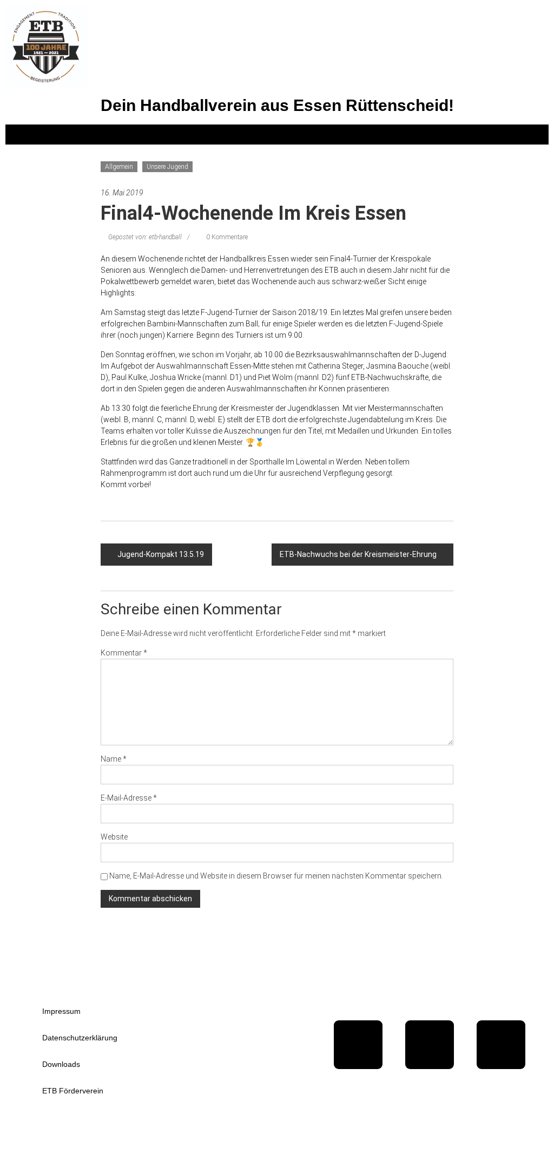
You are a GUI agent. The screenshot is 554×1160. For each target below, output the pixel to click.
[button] (277, 134)
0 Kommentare (226, 237)
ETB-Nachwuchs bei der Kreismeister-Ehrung (358, 554)
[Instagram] (501, 1044)
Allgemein (119, 167)
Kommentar (124, 652)
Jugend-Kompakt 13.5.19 (160, 554)
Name (114, 759)
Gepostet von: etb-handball (145, 237)
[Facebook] (358, 1044)
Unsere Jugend (167, 167)
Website (114, 837)
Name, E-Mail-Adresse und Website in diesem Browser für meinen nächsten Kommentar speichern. (276, 875)
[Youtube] (429, 1044)
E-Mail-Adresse (129, 798)
